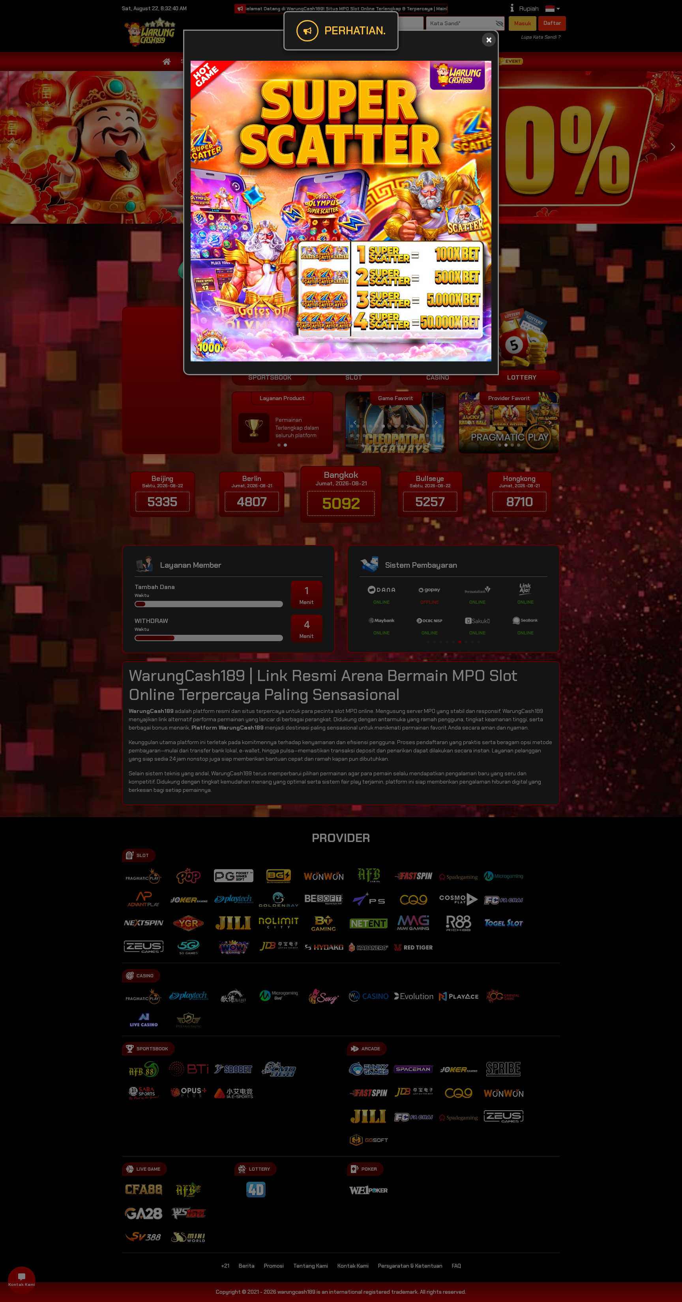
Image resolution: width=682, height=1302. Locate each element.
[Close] (489, 40)
